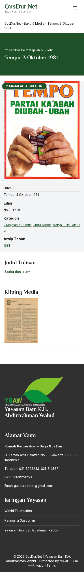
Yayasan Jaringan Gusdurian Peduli (31, 530)
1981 (7, 245)
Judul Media (42, 225)
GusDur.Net (20, 6)
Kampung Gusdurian (19, 520)
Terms (51, 565)
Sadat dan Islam (17, 272)
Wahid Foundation (18, 511)
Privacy (37, 565)
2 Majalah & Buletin (18, 225)
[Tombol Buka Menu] (75, 7)
